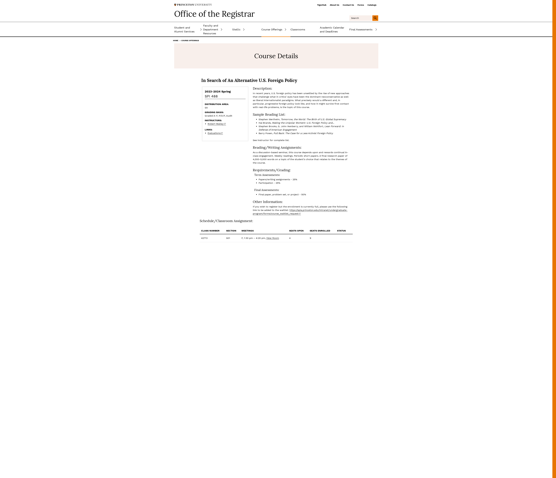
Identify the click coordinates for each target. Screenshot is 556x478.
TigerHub (321, 5)
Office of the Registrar (214, 14)
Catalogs (371, 5)
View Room (272, 238)
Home (175, 41)
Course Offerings (190, 41)
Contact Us (348, 5)
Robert (216, 123)
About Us (334, 5)
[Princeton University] (193, 4)
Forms (360, 5)
